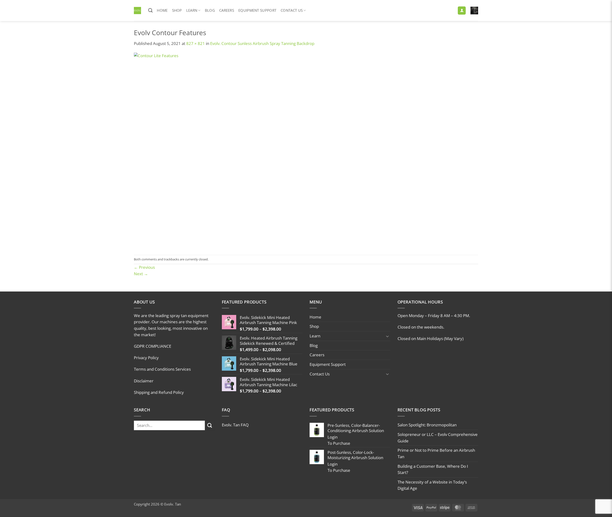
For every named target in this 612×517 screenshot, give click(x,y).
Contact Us (292, 10)
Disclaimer (143, 381)
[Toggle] (387, 336)
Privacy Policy (146, 357)
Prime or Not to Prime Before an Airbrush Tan (436, 453)
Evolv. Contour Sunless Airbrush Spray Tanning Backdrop (262, 43)
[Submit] (210, 425)
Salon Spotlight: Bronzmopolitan (427, 425)
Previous (144, 267)
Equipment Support (257, 10)
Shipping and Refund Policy (159, 392)
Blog (210, 10)
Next (141, 273)
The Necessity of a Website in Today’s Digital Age (432, 485)
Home (162, 10)
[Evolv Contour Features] (233, 150)
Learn (191, 10)
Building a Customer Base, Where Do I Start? (433, 469)
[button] (462, 10)
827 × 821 (195, 43)
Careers (226, 10)
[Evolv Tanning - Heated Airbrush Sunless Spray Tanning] (137, 10)
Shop (177, 10)
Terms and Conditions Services (162, 369)
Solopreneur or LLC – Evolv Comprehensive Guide (438, 438)
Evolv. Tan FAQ (235, 425)
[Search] (150, 11)
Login (333, 437)
